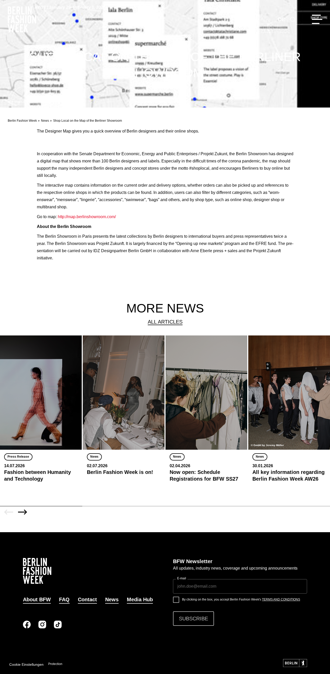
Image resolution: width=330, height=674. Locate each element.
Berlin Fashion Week (22, 120)
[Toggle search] (292, 19)
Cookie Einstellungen (26, 664)
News (45, 120)
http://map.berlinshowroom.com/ (87, 217)
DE (281, 19)
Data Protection (51, 664)
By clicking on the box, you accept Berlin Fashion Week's (241, 599)
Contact (87, 599)
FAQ (64, 599)
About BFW (37, 599)
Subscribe (193, 618)
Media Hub (140, 599)
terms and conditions (281, 599)
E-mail (181, 578)
